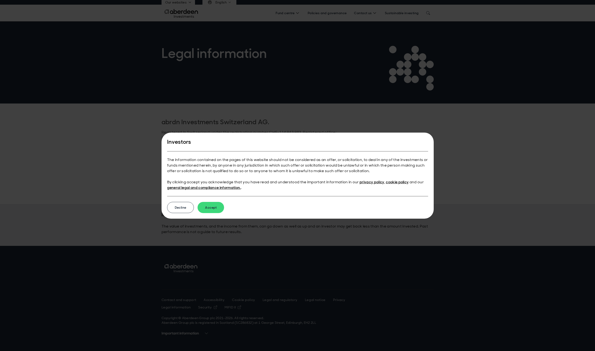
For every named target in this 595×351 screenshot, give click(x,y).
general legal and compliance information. (204, 187)
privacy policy (372, 182)
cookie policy (397, 182)
